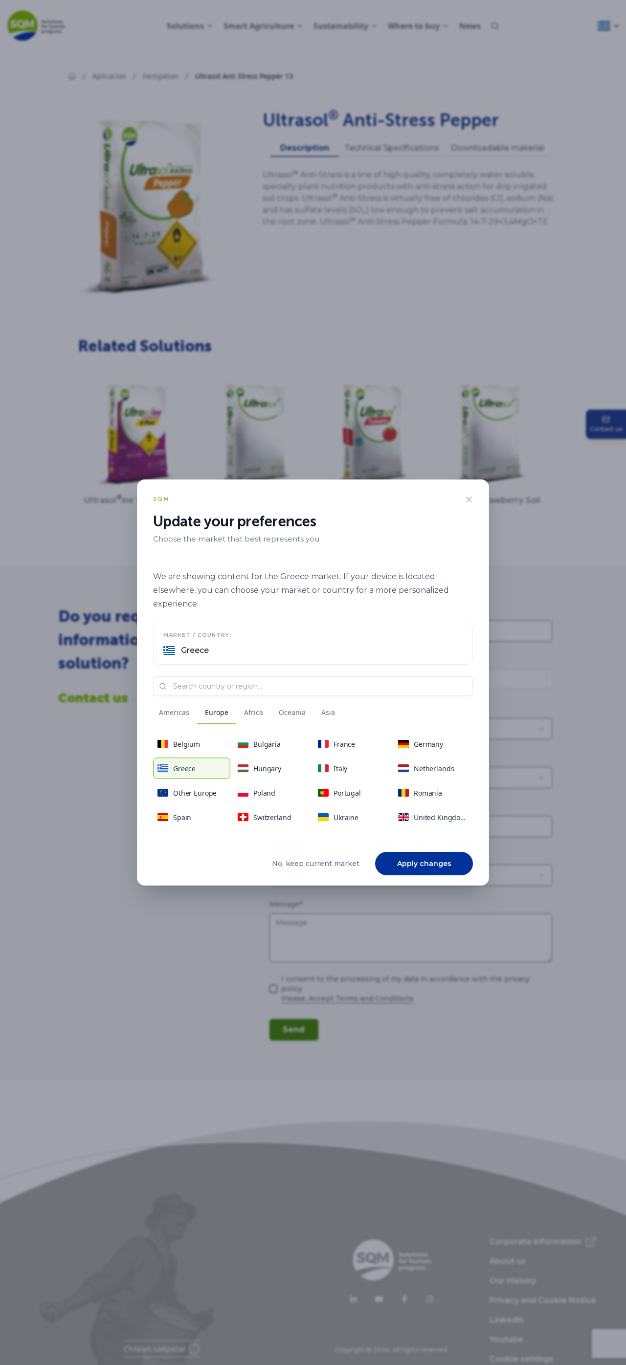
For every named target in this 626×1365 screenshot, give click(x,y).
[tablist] (247, 714)
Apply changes (424, 863)
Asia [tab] (328, 712)
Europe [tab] (216, 712)
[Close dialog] (469, 499)
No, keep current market (315, 863)
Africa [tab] (253, 712)
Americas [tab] (174, 712)
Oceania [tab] (292, 712)
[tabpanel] (313, 780)
